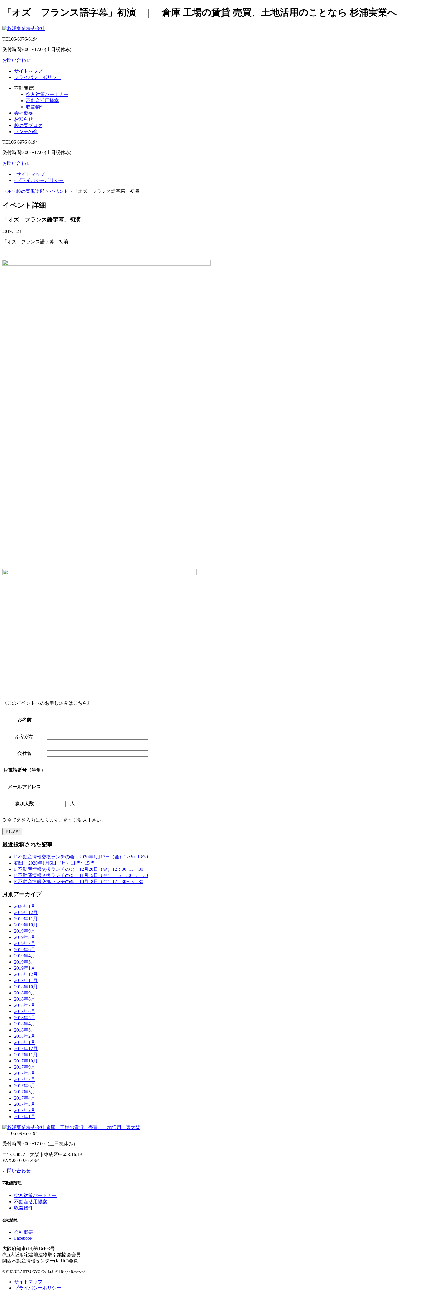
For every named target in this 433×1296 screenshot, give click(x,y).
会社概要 (23, 112)
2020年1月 (24, 906)
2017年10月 (26, 1060)
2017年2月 (24, 1110)
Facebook (23, 1238)
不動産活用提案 (42, 100)
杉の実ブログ (28, 125)
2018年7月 (24, 1005)
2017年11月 (26, 1054)
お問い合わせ (16, 60)
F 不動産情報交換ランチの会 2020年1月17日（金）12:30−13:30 (81, 856)
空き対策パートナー (47, 94)
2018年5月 (24, 1017)
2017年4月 (24, 1097)
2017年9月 (24, 1067)
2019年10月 (26, 924)
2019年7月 (24, 943)
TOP (6, 191)
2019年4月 (24, 955)
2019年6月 (24, 949)
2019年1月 (24, 968)
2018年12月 (26, 974)
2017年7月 (24, 1079)
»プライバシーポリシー (39, 180)
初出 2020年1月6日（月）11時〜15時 (54, 862)
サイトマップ (28, 71)
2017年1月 (24, 1116)
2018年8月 (24, 999)
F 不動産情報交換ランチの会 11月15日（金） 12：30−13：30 (81, 875)
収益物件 (35, 106)
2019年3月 (24, 961)
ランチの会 (26, 131)
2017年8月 (24, 1073)
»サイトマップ (29, 174)
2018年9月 (24, 992)
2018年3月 (24, 1029)
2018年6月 (24, 1011)
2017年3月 (24, 1104)
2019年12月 (26, 912)
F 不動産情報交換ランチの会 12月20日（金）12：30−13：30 (78, 869)
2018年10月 (26, 986)
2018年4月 (24, 1023)
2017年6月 (24, 1085)
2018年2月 (24, 1036)
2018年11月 (26, 980)
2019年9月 (24, 930)
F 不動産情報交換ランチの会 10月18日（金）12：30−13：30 (78, 881)
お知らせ (23, 119)
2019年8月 (24, 937)
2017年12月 (26, 1048)
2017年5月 (24, 1091)
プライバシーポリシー (37, 77)
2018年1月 (24, 1042)
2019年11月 (26, 918)
